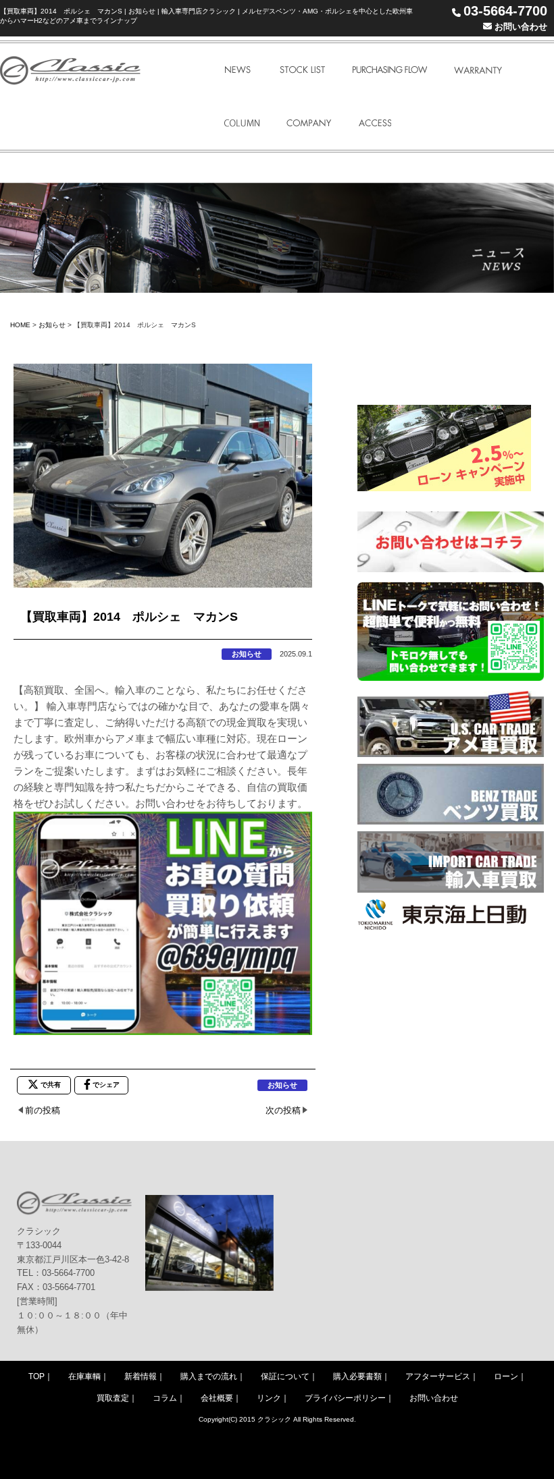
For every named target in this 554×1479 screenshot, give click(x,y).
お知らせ (52, 325)
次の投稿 (283, 1110)
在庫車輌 (84, 1376)
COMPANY (309, 123)
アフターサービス (437, 1376)
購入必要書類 (357, 1376)
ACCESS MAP (375, 123)
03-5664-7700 (505, 10)
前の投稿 (42, 1110)
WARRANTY (478, 69)
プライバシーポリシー (345, 1398)
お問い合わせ (519, 27)
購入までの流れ (208, 1376)
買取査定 (113, 1398)
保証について (285, 1376)
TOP (36, 1376)
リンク (269, 1398)
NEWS (238, 69)
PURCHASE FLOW (389, 69)
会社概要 (217, 1398)
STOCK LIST (302, 69)
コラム (165, 1398)
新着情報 (140, 1376)
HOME (20, 325)
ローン (506, 1376)
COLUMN (241, 123)
